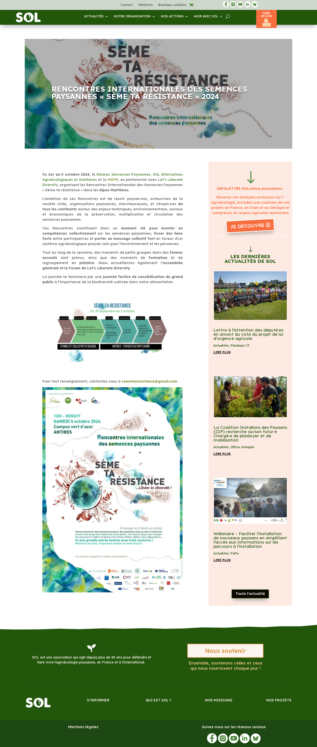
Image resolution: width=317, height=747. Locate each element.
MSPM (113, 179)
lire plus (222, 352)
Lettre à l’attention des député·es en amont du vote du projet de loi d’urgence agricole (248, 334)
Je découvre (247, 225)
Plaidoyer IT (240, 345)
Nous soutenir (225, 650)
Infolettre (145, 5)
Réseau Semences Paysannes (123, 174)
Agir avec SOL (206, 16)
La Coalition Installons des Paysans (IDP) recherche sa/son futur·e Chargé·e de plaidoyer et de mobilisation (250, 434)
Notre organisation (132, 16)
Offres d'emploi (242, 447)
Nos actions (172, 16)
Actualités (94, 16)
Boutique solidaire (172, 5)
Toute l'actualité (250, 593)
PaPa (234, 553)
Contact (127, 5)
